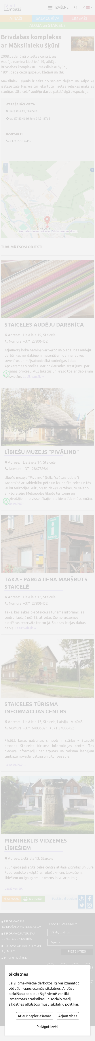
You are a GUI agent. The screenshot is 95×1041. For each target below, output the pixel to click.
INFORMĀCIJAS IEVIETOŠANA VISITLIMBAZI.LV (21, 924)
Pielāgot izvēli (48, 1027)
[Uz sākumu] (12, 7)
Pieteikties (77, 951)
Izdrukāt (35, 898)
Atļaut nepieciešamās (34, 1016)
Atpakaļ (12, 898)
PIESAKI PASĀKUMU (17, 958)
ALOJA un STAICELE (47, 26)
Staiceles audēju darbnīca (44, 325)
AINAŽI (16, 18)
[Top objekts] (6, 373)
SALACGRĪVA (47, 18)
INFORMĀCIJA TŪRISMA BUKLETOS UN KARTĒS (18, 936)
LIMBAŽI (79, 18)
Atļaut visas (67, 1016)
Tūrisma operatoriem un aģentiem (21, 948)
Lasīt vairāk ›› (33, 376)
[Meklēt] (75, 7)
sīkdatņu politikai (64, 1004)
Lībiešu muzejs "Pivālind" (41, 452)
